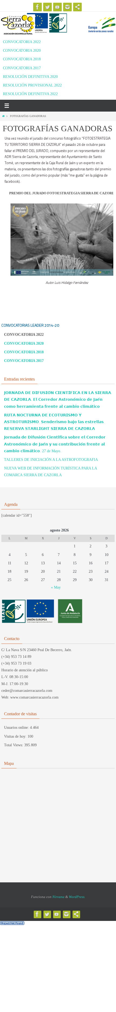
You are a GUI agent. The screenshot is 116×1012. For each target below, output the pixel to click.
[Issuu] (77, 7)
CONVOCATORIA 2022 (22, 42)
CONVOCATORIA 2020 (22, 51)
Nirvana (58, 897)
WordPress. (77, 897)
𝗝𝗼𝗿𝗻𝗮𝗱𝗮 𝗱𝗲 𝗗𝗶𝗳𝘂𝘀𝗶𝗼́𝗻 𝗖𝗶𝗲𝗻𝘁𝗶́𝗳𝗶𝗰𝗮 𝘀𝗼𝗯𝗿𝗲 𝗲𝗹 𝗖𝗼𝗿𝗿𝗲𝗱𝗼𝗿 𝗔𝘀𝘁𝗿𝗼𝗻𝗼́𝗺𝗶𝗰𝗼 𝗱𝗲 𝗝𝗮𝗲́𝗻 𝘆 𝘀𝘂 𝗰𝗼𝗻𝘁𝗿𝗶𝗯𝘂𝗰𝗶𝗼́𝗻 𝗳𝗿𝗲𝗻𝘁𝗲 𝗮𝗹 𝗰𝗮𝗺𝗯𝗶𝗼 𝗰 (54, 444)
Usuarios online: (17, 728)
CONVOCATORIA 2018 (22, 59)
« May (56, 587)
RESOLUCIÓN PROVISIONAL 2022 (32, 85)
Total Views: (14, 745)
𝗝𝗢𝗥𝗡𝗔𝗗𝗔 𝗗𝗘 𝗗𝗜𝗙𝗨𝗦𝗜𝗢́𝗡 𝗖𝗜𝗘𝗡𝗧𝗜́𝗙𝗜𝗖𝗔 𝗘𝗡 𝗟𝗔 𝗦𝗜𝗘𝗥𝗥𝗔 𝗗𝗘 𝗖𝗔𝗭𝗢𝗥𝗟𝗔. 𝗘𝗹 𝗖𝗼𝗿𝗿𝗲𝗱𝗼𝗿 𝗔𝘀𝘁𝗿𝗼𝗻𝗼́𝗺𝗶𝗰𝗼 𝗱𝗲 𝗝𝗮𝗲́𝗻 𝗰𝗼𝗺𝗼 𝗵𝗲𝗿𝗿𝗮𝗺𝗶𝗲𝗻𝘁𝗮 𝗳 (57, 399)
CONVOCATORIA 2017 (22, 68)
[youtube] (57, 7)
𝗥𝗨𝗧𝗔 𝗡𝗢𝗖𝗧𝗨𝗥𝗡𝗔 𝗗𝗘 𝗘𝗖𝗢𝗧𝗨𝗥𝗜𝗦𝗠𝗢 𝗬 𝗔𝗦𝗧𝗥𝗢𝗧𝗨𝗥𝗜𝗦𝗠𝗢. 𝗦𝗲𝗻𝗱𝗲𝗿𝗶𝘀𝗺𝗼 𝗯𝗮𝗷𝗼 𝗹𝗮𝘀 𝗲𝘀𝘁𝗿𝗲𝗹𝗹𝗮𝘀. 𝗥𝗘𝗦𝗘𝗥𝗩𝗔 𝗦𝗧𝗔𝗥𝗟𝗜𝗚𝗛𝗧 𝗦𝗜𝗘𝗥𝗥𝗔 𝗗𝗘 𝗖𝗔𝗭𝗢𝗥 (54, 422)
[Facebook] (37, 7)
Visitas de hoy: (16, 736)
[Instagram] (67, 7)
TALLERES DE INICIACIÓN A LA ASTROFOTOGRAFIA (51, 460)
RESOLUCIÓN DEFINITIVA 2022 (30, 94)
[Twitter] (47, 7)
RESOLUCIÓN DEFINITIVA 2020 (30, 77)
